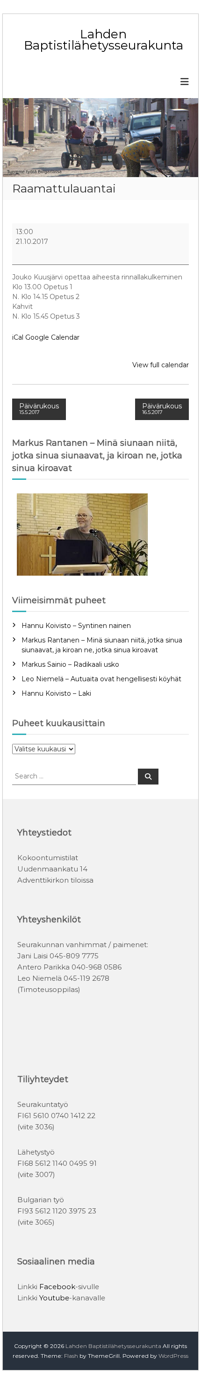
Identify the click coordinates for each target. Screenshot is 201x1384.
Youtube (54, 1297)
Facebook (57, 1286)
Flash (71, 1355)
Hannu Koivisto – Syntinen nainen (76, 625)
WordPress (173, 1355)
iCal (17, 337)
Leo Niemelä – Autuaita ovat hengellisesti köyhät (101, 679)
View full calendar (160, 365)
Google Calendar (52, 337)
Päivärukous (39, 408)
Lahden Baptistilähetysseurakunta (103, 40)
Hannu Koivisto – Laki (56, 693)
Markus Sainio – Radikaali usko (70, 664)
